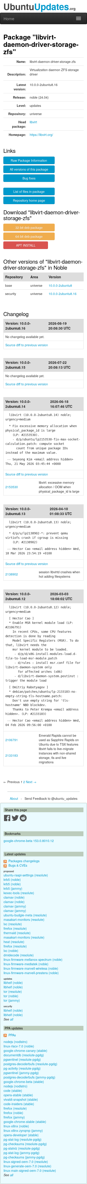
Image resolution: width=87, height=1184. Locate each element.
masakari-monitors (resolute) (24, 919)
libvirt (33, 122)
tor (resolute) (13, 991)
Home (9, 18)
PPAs (12, 1035)
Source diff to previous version (26, 345)
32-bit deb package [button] (29, 227)
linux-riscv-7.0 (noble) (19, 1046)
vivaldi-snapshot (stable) (21, 1099)
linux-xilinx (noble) (16, 1126)
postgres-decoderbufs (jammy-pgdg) (29, 1077)
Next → (31, 782)
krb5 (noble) (12, 879)
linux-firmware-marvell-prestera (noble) (31, 973)
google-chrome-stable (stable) (25, 1121)
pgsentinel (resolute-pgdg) (22, 1059)
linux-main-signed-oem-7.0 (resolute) (30, 1170)
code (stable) (13, 1090)
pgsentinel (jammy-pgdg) (21, 1073)
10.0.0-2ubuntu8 (60, 285)
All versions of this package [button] (29, 169)
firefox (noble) (13, 1112)
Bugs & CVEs (17, 865)
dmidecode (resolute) (19, 955)
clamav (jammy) (15, 906)
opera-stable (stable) (18, 1095)
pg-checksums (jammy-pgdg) (24, 1157)
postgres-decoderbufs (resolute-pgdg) (30, 1064)
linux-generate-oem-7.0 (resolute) (27, 1166)
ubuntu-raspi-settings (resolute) (26, 875)
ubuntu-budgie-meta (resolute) (25, 915)
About (14, 798)
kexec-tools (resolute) (19, 893)
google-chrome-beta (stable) (24, 1081)
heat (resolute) (14, 941)
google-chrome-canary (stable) (25, 1050)
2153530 (11, 487)
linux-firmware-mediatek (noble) (26, 964)
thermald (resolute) (17, 933)
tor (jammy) (12, 1000)
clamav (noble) (14, 897)
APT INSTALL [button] (25, 245)
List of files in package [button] (29, 191)
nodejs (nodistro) (15, 1041)
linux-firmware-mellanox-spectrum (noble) (33, 959)
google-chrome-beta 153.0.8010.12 (29, 840)
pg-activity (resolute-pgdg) (22, 1068)
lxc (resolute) (13, 924)
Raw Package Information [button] (29, 160)
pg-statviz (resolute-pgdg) (22, 1148)
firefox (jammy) (14, 1117)
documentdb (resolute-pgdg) (24, 1055)
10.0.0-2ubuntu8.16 (63, 293)
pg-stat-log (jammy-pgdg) (21, 1152)
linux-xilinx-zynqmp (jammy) (23, 1130)
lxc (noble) (11, 950)
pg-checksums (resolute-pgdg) (25, 1144)
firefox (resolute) (15, 928)
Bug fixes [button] (29, 178)
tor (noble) (11, 996)
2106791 (11, 740)
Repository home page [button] (29, 200)
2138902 (11, 574)
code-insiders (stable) (19, 1104)
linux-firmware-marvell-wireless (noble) (31, 968)
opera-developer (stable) (21, 1135)
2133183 (11, 755)
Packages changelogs (23, 861)
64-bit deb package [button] (29, 236)
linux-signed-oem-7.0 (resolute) (26, 1161)
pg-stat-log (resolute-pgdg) (22, 1139)
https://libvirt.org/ (41, 134)
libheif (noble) (13, 982)
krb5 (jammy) (13, 888)
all (11, 1019)
